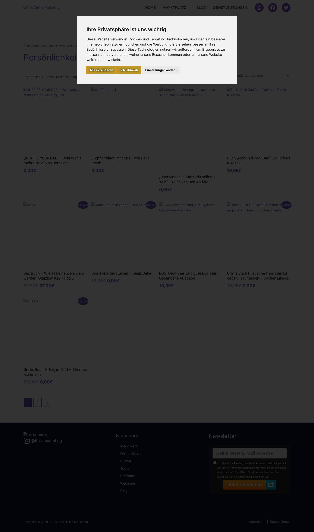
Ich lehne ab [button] (129, 70)
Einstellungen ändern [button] (161, 70)
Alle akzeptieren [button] (101, 70)
